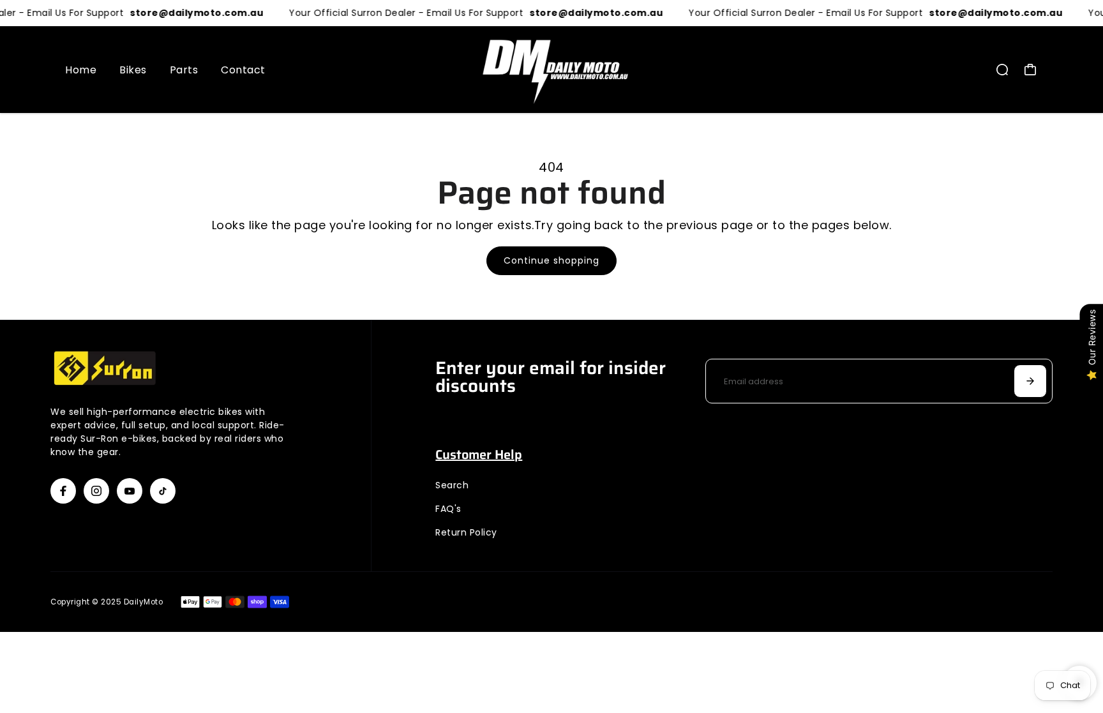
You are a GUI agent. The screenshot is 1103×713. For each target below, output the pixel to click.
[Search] (1002, 69)
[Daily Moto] (551, 69)
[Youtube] (129, 491)
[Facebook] (63, 491)
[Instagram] (96, 491)
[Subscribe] (1030, 381)
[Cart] (1030, 69)
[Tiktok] (163, 491)
